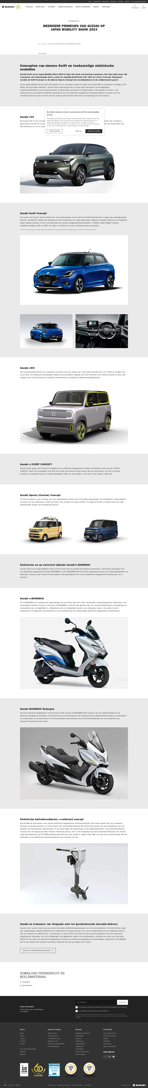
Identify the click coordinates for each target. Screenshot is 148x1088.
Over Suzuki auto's (109, 1033)
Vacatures (106, 1041)
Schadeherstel (81, 1044)
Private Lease (52, 1033)
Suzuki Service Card (82, 1051)
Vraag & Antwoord (109, 1046)
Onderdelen (79, 1046)
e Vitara (22, 1041)
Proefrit (120, 1)
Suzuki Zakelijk (53, 1036)
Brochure (113, 1)
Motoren (11, 1085)
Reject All (78, 131)
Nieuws (44, 44)
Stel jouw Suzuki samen (139, 1)
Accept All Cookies (94, 131)
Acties (90, 1)
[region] (74, 122)
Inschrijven (122, 1002)
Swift (22, 1033)
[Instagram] (109, 1057)
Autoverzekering (53, 1046)
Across (22, 1044)
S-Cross (22, 1038)
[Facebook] (105, 1057)
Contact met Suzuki (109, 1036)
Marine (18, 1085)
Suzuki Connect (81, 1054)
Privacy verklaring (77, 1085)
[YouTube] (113, 1057)
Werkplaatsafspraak (83, 1033)
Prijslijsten (107, 1044)
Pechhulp (79, 1038)
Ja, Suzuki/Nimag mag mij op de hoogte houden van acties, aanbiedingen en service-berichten (102, 1007)
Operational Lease (54, 1038)
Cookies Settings (54, 131)
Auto (40, 44)
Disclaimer (87, 1085)
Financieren (105, 1)
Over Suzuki (51, 1085)
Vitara (22, 1036)
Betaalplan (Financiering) (56, 1044)
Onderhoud (79, 1041)
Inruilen (127, 1)
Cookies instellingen (63, 1085)
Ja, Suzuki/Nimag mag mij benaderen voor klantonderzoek (93, 1011)
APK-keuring (80, 1036)
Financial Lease (53, 1041)
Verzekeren (97, 1)
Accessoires (80, 1049)
